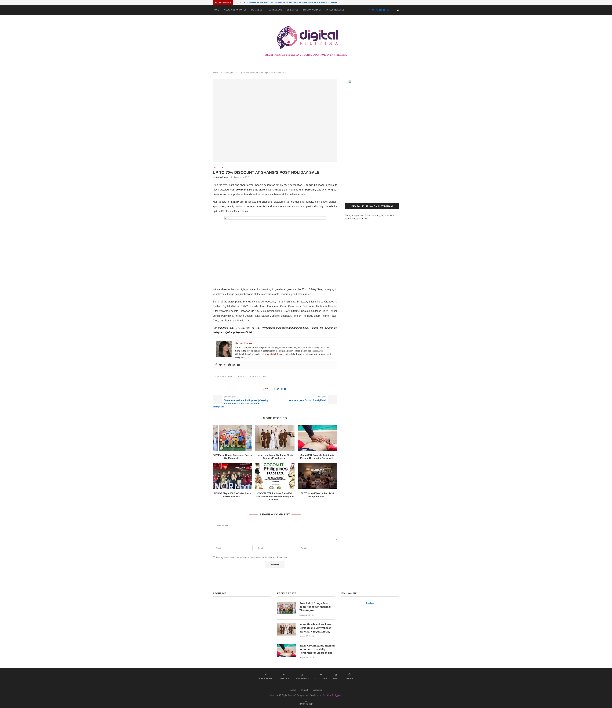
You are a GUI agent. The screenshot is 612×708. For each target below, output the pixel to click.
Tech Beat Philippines (332, 695)
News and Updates (235, 10)
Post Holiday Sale (223, 376)
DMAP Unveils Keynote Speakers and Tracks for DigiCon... (280, 3)
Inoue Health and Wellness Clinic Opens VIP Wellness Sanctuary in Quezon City (315, 628)
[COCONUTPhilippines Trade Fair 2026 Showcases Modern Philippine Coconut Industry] (275, 476)
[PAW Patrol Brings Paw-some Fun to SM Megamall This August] (232, 438)
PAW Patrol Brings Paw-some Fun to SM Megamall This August (315, 607)
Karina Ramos (222, 177)
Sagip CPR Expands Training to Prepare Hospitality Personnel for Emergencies (317, 649)
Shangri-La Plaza (257, 376)
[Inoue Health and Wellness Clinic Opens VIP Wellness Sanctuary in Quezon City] (275, 438)
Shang (241, 376)
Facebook (370, 603)
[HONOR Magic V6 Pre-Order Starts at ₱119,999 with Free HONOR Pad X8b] (232, 476)
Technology (274, 10)
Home (216, 10)
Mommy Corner (312, 10)
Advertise (317, 689)
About (293, 689)
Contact (304, 689)
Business (256, 10)
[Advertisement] (372, 167)
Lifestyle (293, 10)
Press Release (335, 10)
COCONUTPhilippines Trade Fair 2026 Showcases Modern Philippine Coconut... (274, 496)
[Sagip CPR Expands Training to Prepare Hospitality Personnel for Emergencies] (317, 438)
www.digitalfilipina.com (276, 354)
